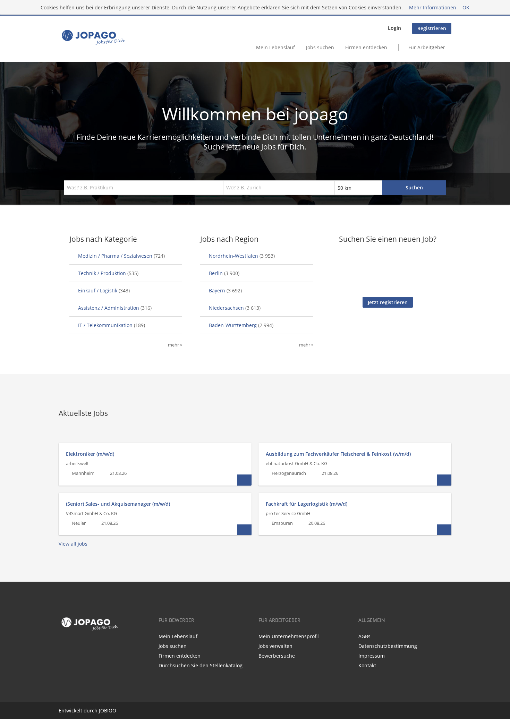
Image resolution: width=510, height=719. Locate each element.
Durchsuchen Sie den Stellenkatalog (201, 665)
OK (465, 7)
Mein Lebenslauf (275, 47)
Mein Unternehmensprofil (288, 636)
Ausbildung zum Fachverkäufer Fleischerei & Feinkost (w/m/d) (338, 454)
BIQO (110, 710)
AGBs (364, 636)
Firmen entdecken (366, 47)
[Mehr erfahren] (244, 480)
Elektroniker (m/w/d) (90, 454)
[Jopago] (93, 37)
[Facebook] (62, 647)
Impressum (371, 655)
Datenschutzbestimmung (387, 646)
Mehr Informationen (432, 7)
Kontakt (367, 665)
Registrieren (431, 28)
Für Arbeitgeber (426, 47)
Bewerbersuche (276, 655)
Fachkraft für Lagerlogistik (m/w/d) (306, 503)
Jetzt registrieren (388, 302)
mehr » (175, 345)
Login (394, 28)
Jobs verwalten (275, 646)
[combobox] (143, 187)
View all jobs (73, 543)
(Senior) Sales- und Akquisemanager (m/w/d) (118, 503)
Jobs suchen (320, 47)
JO (101, 710)
